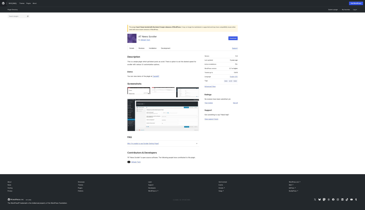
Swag (221, 191)
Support (235, 48)
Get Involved (223, 182)
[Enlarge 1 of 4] (148, 90)
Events (221, 185)
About (9, 182)
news (225, 81)
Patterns (80, 191)
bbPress (292, 188)
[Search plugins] (28, 16)
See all (235, 103)
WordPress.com (294, 182)
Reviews (141, 48)
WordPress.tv (153, 191)
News (9, 185)
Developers (152, 188)
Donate (222, 188)
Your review (209, 103)
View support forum (211, 119)
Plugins (80, 188)
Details (131, 48)
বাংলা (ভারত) (28, 200)
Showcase (81, 182)
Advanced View (210, 86)
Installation (153, 48)
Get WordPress (356, 3)
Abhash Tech (145, 40)
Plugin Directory (13, 9)
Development (165, 48)
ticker (235, 81)
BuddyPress (293, 191)
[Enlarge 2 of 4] (172, 90)
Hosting (10, 188)
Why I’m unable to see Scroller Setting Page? (143, 144)
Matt (291, 185)
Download (233, 38)
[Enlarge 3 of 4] (196, 90)
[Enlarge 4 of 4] (196, 101)
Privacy (10, 191)
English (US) (234, 76)
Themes (80, 185)
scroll (230, 81)
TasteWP (156, 76)
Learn (150, 182)
